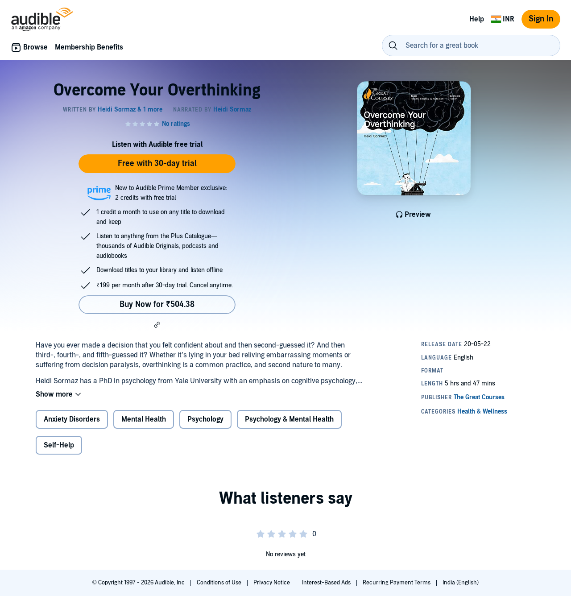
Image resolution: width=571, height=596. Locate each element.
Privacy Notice (272, 582)
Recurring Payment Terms (397, 582)
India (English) (461, 582)
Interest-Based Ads (327, 582)
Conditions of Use (220, 582)
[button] (157, 324)
